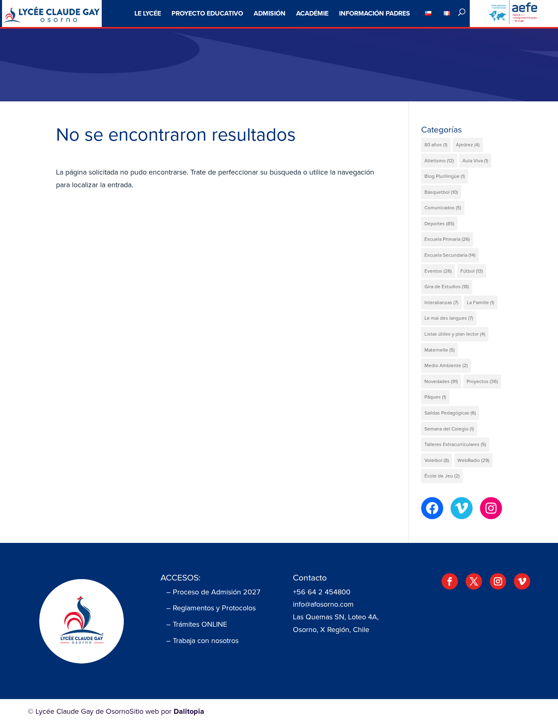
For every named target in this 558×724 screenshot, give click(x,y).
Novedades (441, 381)
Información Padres (374, 13)
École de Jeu (442, 476)
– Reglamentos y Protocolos (211, 608)
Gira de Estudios (446, 286)
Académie (312, 13)
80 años (435, 144)
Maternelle (439, 350)
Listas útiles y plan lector (454, 334)
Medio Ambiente (446, 365)
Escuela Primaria (447, 239)
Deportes (439, 223)
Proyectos (482, 381)
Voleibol (436, 460)
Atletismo (439, 160)
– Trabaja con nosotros (202, 640)
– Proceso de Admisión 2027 (213, 592)
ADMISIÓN (270, 13)
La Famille (480, 302)
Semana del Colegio (449, 429)
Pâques (435, 397)
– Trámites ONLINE (196, 624)
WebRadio (473, 460)
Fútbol (471, 271)
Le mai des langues (448, 318)
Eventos (438, 271)
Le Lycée (147, 13)
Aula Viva (475, 160)
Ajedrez (468, 144)
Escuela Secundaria (449, 255)
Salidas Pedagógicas (450, 413)
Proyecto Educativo (207, 13)
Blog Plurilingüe (444, 176)
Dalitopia (189, 711)
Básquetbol (441, 192)
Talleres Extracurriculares (455, 444)
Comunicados (442, 207)
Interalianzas (441, 302)
